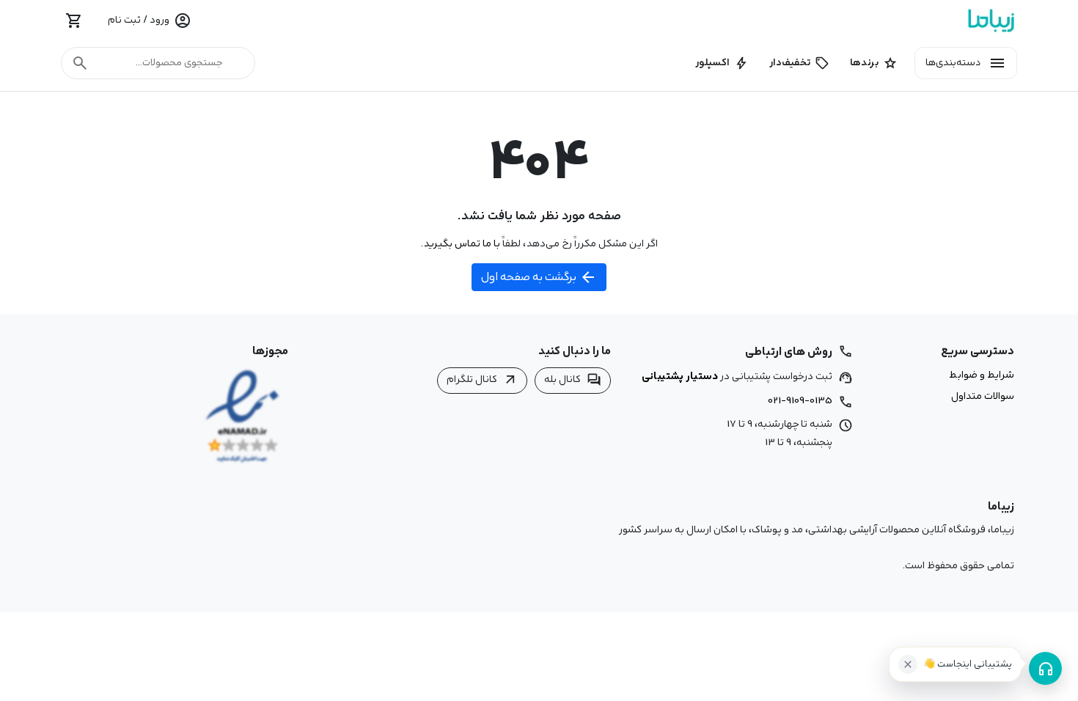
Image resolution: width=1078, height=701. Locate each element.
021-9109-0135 (800, 400)
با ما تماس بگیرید (461, 243)
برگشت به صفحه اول (539, 277)
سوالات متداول (982, 397)
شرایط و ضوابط (981, 375)
